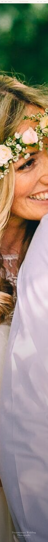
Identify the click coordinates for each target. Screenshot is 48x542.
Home (2, 1)
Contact (45, 1)
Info (38, 1)
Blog (41, 1)
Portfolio (10, 1)
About (6, 1)
